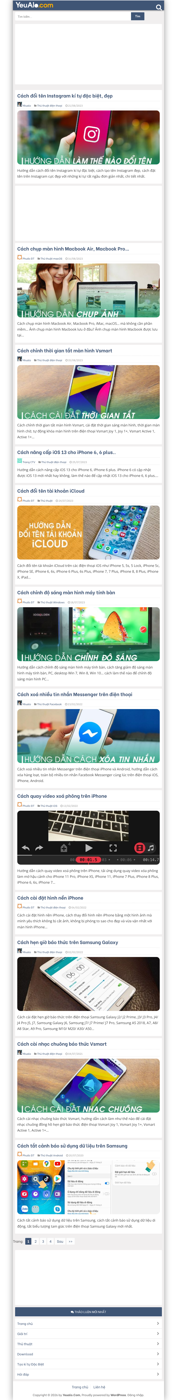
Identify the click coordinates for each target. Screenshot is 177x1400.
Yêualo (27, 105)
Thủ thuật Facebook (49, 704)
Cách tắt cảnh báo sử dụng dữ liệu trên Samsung (72, 1145)
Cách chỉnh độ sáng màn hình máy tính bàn (66, 592)
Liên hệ (99, 1386)
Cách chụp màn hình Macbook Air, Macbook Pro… (73, 248)
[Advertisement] (88, 54)
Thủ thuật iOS (49, 806)
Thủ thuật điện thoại (49, 105)
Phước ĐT (28, 258)
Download (25, 1353)
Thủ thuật (47, 501)
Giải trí (22, 1333)
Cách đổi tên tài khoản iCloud (50, 490)
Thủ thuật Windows (53, 602)
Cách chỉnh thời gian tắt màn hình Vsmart (64, 350)
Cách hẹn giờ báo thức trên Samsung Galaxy (67, 941)
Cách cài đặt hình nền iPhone (50, 897)
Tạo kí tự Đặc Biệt (30, 1364)
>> (71, 1241)
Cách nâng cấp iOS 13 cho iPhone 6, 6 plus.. (66, 451)
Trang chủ (25, 1323)
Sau (60, 1241)
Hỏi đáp (23, 1374)
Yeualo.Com (71, 1394)
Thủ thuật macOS (51, 258)
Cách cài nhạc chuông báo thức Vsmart (62, 1043)
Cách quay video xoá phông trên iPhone (62, 795)
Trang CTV (29, 462)
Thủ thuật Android (52, 1155)
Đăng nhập (136, 1394)
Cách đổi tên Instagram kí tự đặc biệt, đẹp (65, 95)
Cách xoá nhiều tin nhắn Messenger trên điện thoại (74, 694)
